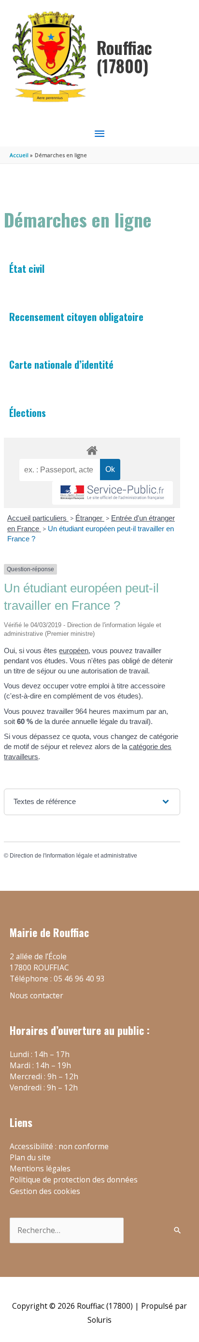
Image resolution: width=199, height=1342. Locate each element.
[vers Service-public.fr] (112, 493)
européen (73, 650)
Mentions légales (40, 1168)
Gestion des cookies (45, 1191)
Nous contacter (36, 995)
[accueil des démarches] (91, 448)
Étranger (89, 518)
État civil (26, 268)
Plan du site (30, 1157)
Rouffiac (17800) (124, 56)
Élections (27, 412)
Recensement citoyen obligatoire (76, 316)
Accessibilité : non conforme (59, 1146)
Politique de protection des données (74, 1179)
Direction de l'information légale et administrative (73, 855)
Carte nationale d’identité (61, 364)
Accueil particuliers (38, 518)
